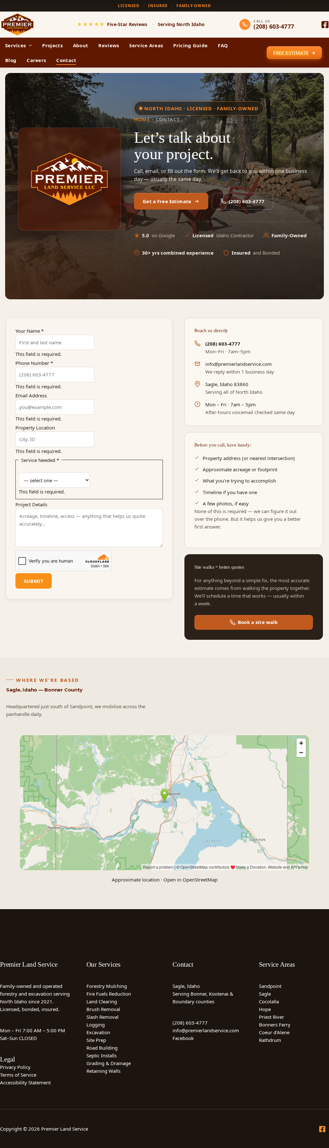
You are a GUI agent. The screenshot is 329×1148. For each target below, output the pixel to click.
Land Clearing (101, 1001)
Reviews (108, 45)
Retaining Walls (103, 1071)
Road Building (102, 1047)
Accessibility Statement (25, 1082)
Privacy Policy (15, 1067)
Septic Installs (101, 1055)
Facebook (183, 1038)
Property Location (35, 427)
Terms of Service (18, 1074)
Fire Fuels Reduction (108, 993)
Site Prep (96, 1040)
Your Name (29, 331)
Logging (95, 1024)
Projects (52, 45)
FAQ (223, 45)
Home (142, 119)
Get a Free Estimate (167, 201)
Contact (66, 60)
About (80, 45)
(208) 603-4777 (246, 201)
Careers (36, 60)
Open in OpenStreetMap (191, 879)
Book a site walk (258, 622)
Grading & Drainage (108, 1063)
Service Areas (146, 45)
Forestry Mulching (106, 986)
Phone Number (34, 363)
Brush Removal (103, 1009)
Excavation (98, 1032)
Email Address (31, 395)
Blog (10, 60)
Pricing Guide (190, 45)
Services (15, 45)
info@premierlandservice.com (238, 364)
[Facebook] (325, 25)
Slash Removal (102, 1017)
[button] (29, 45)
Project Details (31, 504)
